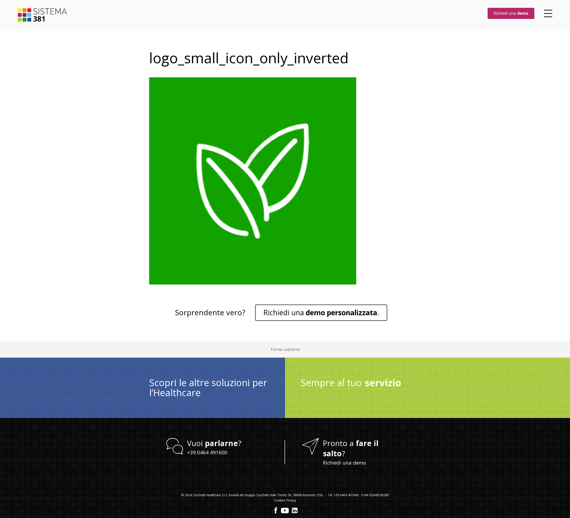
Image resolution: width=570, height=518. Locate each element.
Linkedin (295, 510)
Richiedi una (511, 13)
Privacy (291, 500)
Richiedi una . (321, 312)
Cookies (279, 500)
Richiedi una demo (344, 462)
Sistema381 (42, 15)
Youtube (285, 510)
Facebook (276, 510)
